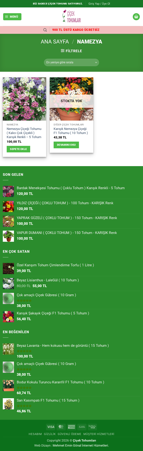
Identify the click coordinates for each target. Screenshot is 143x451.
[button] (99, 4)
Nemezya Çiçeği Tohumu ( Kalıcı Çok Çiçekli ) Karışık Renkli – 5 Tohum (24, 133)
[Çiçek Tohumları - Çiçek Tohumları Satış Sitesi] (71, 16)
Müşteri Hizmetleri (98, 434)
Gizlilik (49, 434)
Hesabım (35, 434)
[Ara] (45, 30)
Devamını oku (66, 144)
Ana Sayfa (55, 41)
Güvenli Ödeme (69, 434)
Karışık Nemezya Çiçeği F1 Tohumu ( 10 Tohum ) (71, 131)
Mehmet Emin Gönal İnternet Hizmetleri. (81, 445)
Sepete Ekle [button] (18, 149)
